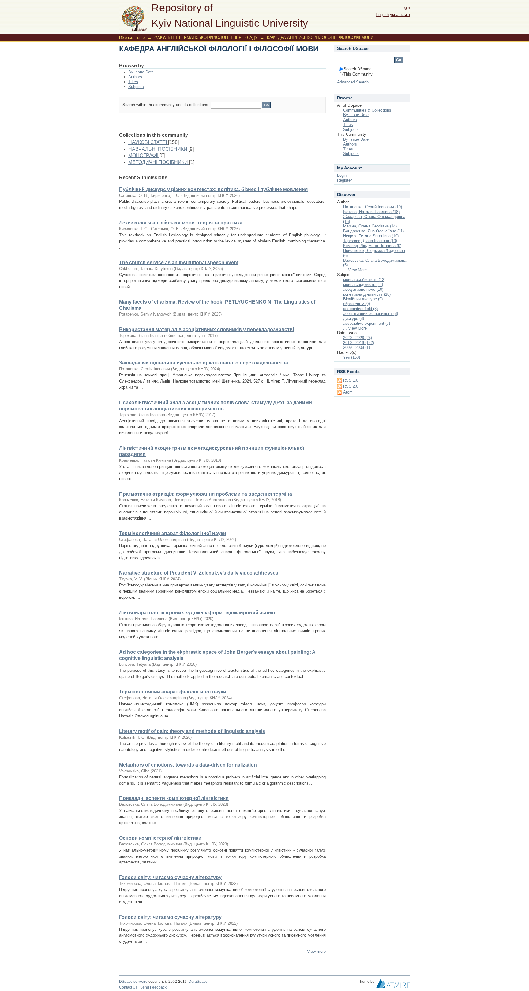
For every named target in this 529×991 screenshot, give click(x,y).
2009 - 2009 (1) (356, 347)
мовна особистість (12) (364, 279)
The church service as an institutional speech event (178, 262)
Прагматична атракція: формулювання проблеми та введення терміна (205, 494)
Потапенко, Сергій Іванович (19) (372, 207)
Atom (348, 392)
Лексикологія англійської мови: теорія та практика (180, 222)
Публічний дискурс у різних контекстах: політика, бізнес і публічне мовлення (213, 189)
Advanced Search (353, 82)
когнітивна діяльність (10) (367, 294)
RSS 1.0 (350, 380)
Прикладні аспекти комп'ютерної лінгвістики (174, 798)
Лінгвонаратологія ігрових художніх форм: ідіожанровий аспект (197, 612)
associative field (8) (360, 308)
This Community (358, 74)
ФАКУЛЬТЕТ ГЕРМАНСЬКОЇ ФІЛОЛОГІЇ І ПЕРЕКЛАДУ (205, 37)
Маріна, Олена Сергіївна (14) (370, 226)
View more (316, 951)
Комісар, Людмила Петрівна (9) (372, 245)
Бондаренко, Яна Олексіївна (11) (373, 231)
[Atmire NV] (393, 985)
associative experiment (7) (366, 323)
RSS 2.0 (350, 386)
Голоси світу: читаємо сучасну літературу (170, 877)
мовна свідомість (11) (363, 284)
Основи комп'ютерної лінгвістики (160, 838)
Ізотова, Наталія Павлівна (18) (371, 211)
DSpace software (133, 981)
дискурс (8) (353, 318)
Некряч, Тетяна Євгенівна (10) (371, 236)
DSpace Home (132, 37)
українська (400, 14)
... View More (355, 270)
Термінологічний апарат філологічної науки (172, 533)
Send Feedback (153, 987)
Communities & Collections (367, 110)
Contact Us (128, 987)
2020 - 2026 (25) (357, 337)
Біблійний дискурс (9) (363, 299)
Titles (133, 82)
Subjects (136, 86)
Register (344, 180)
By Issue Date (141, 72)
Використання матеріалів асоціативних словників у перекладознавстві (206, 329)
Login (405, 7)
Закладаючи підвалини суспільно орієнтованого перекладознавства (203, 362)
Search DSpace (357, 69)
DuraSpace (198, 981)
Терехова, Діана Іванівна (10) (370, 241)
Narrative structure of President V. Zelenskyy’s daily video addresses (198, 572)
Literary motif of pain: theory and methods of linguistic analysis (192, 731)
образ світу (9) (356, 303)
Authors (135, 77)
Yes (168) (351, 357)
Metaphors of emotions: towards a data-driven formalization (188, 764)
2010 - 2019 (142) (358, 342)
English (382, 14)
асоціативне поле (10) (363, 289)
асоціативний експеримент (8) (370, 313)
